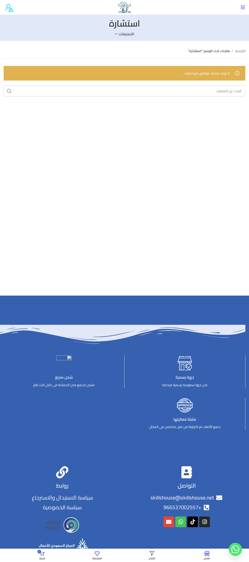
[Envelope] (168, 522)
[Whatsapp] (180, 522)
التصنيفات (126, 34)
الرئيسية (239, 51)
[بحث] (9, 91)
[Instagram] (204, 522)
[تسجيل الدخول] (8, 7)
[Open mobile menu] (243, 7)
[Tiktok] (192, 522)
